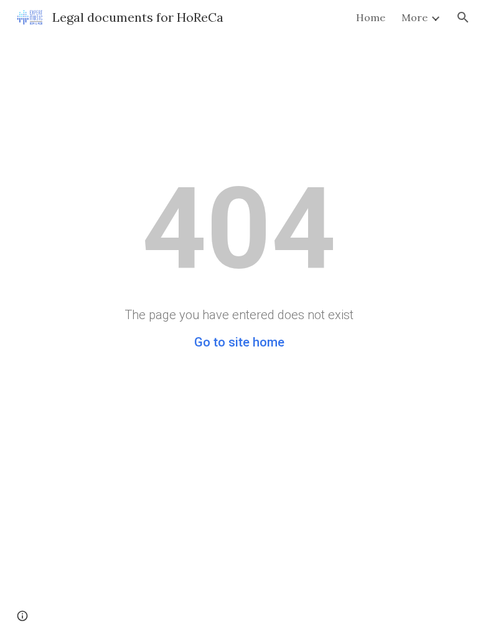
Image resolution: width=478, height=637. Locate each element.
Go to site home (239, 342)
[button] (463, 17)
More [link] (414, 17)
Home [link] (370, 17)
